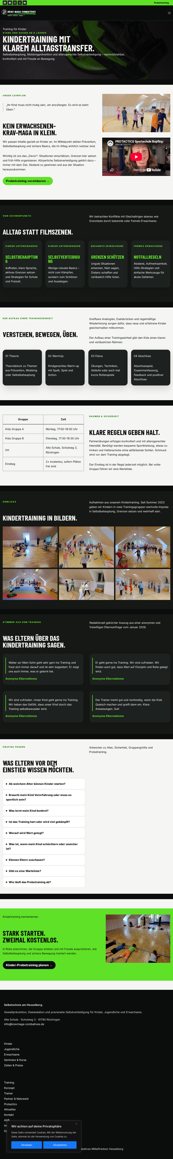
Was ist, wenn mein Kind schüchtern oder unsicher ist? (42, 846)
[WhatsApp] (20, 3)
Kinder (8, 1043)
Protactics (10, 1104)
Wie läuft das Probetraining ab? (30, 882)
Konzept (9, 1088)
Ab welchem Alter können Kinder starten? (37, 783)
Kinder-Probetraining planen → (29, 965)
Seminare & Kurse (15, 1060)
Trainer (8, 1093)
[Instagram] (15, 3)
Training (9, 1082)
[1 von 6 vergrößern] (53, 531)
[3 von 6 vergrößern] (166, 531)
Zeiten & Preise (13, 1065)
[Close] (78, 1124)
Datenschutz (12, 1131)
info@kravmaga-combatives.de (24, 1024)
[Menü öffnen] (169, 13)
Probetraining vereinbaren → (28, 181)
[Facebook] (5, 3)
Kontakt (9, 1114)
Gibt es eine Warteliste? (25, 871)
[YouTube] (25, 3)
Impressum (11, 1125)
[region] (44, 1136)
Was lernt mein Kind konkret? (28, 810)
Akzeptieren (60, 1144)
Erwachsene (11, 1054)
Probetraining (161, 3)
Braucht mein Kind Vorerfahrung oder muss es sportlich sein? (38, 797)
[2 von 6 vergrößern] (109, 531)
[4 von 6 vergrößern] (53, 573)
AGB (6, 1120)
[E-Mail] (10, 3)
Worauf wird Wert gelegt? (26, 833)
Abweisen (26, 1144)
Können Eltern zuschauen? (27, 859)
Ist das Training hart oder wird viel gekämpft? (39, 821)
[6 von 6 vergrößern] (166, 573)
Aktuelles (10, 1109)
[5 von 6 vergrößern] (109, 573)
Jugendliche (11, 1049)
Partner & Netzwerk (16, 1098)
